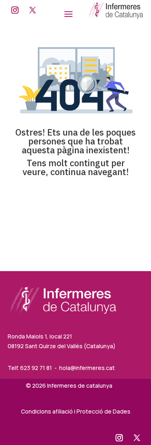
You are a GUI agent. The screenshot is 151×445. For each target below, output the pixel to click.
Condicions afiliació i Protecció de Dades (75, 411)
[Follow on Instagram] (15, 10)
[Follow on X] (32, 10)
